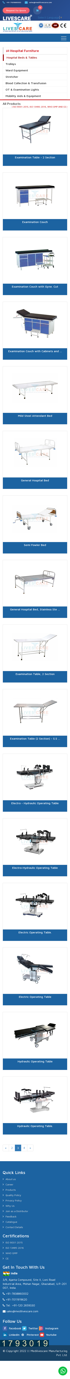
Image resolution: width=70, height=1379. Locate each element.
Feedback (11, 1216)
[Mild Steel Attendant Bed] (35, 428)
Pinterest (33, 1334)
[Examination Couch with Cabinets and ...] (35, 364)
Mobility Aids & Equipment (23, 96)
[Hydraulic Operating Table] (35, 1074)
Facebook (15, 1328)
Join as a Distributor (17, 1211)
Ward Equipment (17, 70)
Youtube (51, 1334)
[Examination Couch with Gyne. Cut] (35, 299)
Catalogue (11, 1221)
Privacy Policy (14, 1200)
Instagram (51, 1328)
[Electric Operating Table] (35, 1009)
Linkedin (14, 1334)
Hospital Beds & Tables (21, 57)
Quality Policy (13, 1195)
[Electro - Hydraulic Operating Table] (35, 816)
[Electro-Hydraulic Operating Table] (35, 880)
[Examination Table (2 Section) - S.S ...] (35, 751)
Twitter (33, 1328)
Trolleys (11, 63)
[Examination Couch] (35, 235)
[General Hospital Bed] (35, 493)
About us (11, 1179)
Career (9, 1184)
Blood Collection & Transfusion (26, 83)
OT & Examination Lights (22, 89)
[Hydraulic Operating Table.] (35, 1139)
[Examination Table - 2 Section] (35, 170)
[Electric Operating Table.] (35, 945)
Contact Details (14, 1227)
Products (11, 1189)
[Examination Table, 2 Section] (35, 687)
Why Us (10, 1205)
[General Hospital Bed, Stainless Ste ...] (35, 622)
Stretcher (12, 76)
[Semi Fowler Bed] (35, 558)
